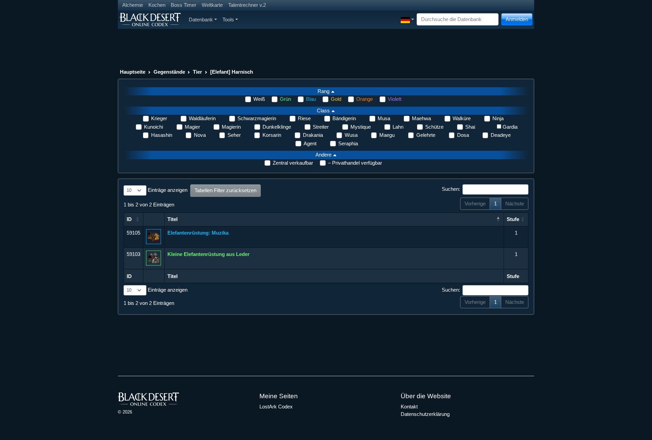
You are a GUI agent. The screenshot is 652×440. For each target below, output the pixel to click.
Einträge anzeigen (166, 190)
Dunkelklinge (276, 127)
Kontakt (409, 406)
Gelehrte (425, 135)
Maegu (387, 135)
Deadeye (501, 135)
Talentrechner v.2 (247, 5)
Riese (304, 118)
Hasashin (161, 135)
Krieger (159, 118)
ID (129, 219)
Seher (234, 135)
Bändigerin (344, 118)
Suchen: (451, 189)
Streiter (321, 127)
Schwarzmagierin (256, 118)
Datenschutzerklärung (425, 414)
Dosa (463, 135)
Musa (384, 118)
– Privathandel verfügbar (355, 163)
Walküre (462, 118)
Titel (172, 219)
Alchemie (132, 5)
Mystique (360, 127)
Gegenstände (169, 72)
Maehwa (421, 118)
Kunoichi (153, 127)
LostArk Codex (276, 406)
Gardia (510, 127)
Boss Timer (183, 5)
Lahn (398, 127)
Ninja (498, 118)
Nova (200, 135)
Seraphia (348, 143)
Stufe (513, 219)
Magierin (231, 127)
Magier (192, 127)
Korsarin (271, 135)
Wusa (351, 135)
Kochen (156, 5)
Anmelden (517, 19)
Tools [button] (228, 19)
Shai (470, 127)
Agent (310, 143)
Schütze (434, 127)
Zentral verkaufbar (293, 163)
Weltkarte (212, 5)
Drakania (313, 135)
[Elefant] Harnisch (231, 72)
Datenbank (201, 19)
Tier (197, 72)
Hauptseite (132, 72)
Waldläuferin (202, 118)
